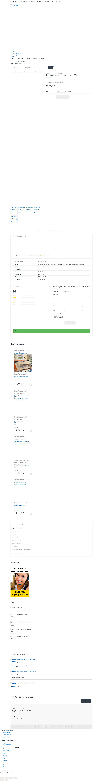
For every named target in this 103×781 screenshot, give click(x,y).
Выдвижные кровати (17, 528)
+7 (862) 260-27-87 (15, 3)
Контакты (58, 1)
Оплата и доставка (24, 1)
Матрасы (13, 51)
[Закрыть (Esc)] (2, 778)
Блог (52, 1)
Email (54, 310)
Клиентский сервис (7, 735)
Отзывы (63, 231)
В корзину (63, 97)
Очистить (69, 91)
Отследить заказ (7, 734)
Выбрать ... (31, 385)
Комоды (41, 58)
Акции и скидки (14, 1)
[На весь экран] (11, 778)
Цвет (47, 91)
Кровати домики (16, 540)
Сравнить (62, 82)
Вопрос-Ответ (6, 737)
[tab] (40, 231)
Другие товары (16, 537)
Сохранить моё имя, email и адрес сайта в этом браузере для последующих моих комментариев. (59, 316)
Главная (12, 72)
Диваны (12, 56)
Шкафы (35, 58)
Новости (32, 1)
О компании (46, 1)
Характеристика (52, 231)
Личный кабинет (6, 732)
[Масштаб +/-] (15, 778)
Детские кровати (14, 50)
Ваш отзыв (55, 294)
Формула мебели (42, 261)
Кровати (13, 58)
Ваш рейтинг (56, 291)
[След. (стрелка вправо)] (6, 780)
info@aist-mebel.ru (27, 3)
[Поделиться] (6, 778)
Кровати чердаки (15, 55)
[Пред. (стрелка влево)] (2, 780)
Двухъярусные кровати (16, 53)
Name (54, 306)
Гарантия (39, 1)
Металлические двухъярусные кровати (22, 549)
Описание (40, 231)
